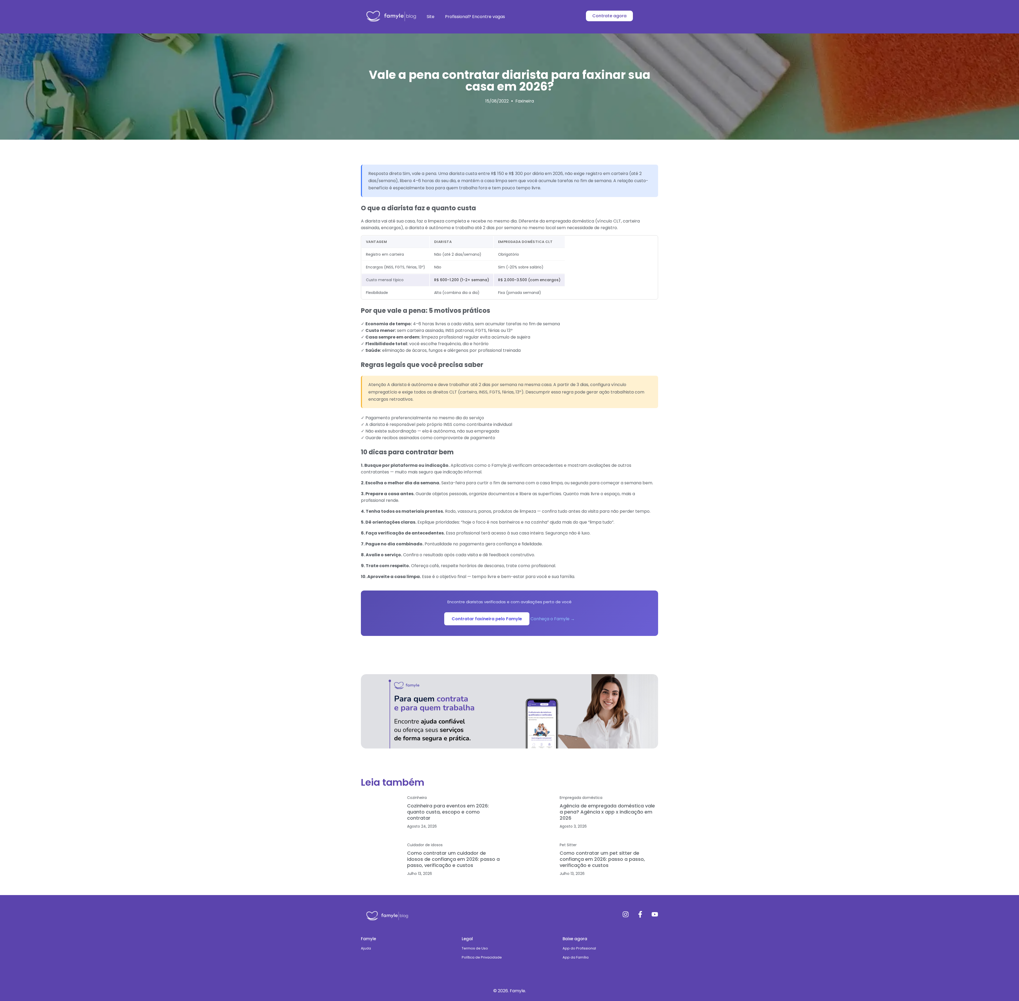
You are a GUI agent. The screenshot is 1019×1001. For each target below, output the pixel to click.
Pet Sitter (568, 845)
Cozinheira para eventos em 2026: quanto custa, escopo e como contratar (448, 811)
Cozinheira (417, 797)
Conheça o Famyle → (552, 619)
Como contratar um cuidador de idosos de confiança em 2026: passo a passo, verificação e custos (453, 859)
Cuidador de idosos (425, 845)
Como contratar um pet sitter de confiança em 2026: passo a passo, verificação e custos (602, 859)
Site (430, 17)
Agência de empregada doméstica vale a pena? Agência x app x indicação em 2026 (607, 811)
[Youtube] (654, 914)
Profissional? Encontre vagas (475, 17)
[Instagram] (625, 914)
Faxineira (524, 101)
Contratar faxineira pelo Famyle (487, 619)
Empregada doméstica (581, 797)
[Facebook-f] (640, 914)
